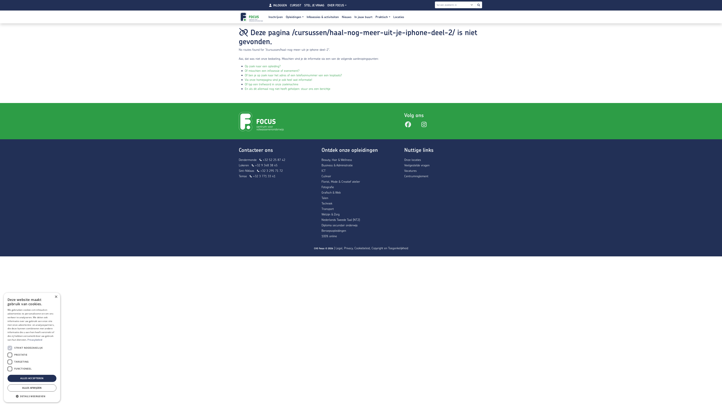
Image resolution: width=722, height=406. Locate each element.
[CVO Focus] (252, 17)
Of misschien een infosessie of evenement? (272, 71)
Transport (328, 209)
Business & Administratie (337, 165)
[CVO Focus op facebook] (408, 125)
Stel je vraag (314, 5)
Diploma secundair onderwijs (340, 225)
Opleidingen (294, 17)
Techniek (327, 203)
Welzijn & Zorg (331, 214)
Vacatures (410, 171)
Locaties (398, 17)
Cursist (295, 5)
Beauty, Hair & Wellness (337, 160)
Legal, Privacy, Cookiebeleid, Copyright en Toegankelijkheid (372, 248)
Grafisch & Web (331, 192)
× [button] (56, 296)
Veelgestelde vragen (417, 165)
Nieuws (346, 17)
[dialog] (32, 347)
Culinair (326, 176)
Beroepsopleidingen (334, 231)
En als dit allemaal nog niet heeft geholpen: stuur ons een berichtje (287, 89)
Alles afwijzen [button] (32, 387)
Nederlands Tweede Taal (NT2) (341, 220)
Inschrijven (275, 17)
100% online (329, 236)
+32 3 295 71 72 (271, 171)
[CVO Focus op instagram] (424, 125)
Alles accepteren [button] (31, 378)
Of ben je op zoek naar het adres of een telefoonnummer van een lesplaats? (293, 75)
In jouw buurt (363, 17)
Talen (325, 198)
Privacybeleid (34, 339)
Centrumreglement (416, 176)
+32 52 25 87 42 (273, 160)
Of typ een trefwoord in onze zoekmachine (271, 84)
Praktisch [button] (382, 17)
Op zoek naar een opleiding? (263, 66)
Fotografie (328, 187)
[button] (32, 396)
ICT (324, 171)
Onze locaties (412, 160)
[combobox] (456, 5)
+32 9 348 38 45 (266, 165)
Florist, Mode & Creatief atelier (341, 181)
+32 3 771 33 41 (263, 176)
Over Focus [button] (336, 5)
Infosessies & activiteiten (323, 17)
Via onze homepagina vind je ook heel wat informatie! (278, 80)
